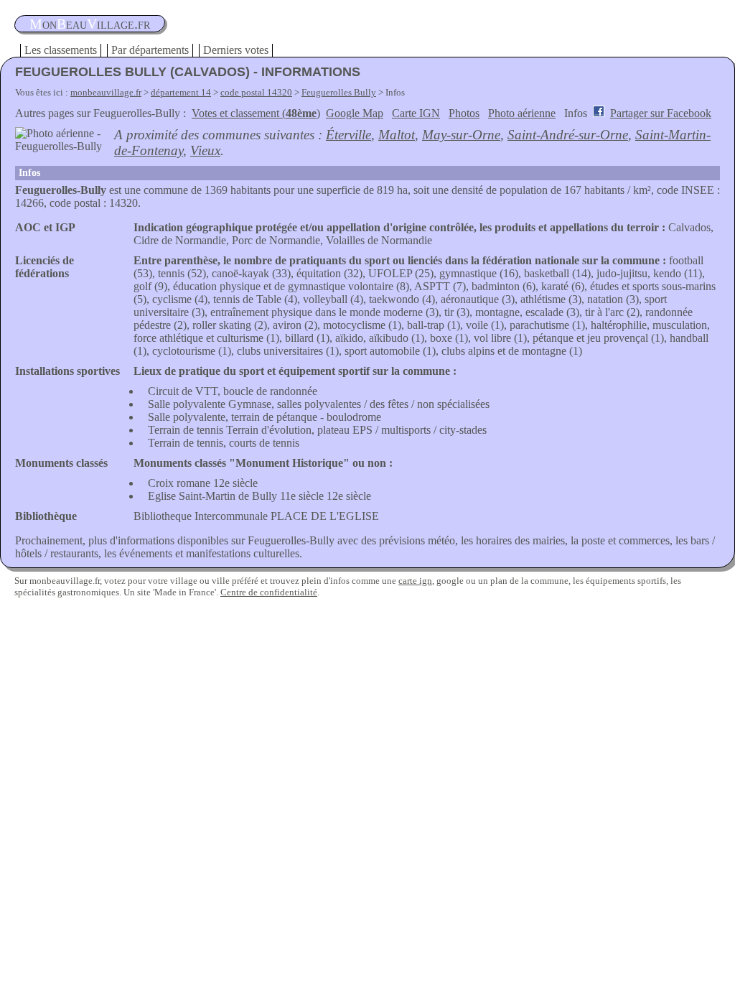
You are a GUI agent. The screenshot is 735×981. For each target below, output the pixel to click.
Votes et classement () (256, 113)
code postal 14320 (256, 92)
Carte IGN (416, 113)
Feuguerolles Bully (338, 92)
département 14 (181, 92)
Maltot (396, 134)
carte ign (415, 580)
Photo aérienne (522, 113)
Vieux (205, 150)
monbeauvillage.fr (105, 92)
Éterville (348, 134)
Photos (464, 113)
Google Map (354, 113)
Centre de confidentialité (268, 592)
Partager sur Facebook (660, 113)
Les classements (60, 50)
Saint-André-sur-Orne (567, 134)
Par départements (150, 50)
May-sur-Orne (461, 134)
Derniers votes (235, 50)
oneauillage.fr (89, 24)
